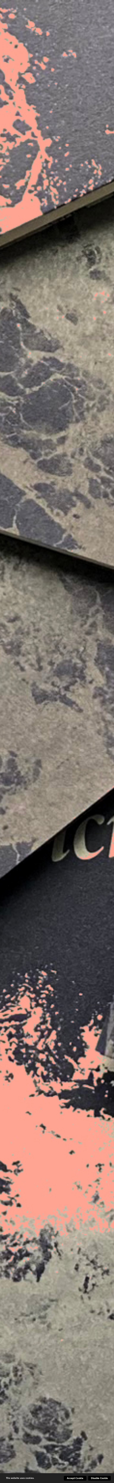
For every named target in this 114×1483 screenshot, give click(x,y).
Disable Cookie (99, 1478)
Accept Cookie (75, 1478)
